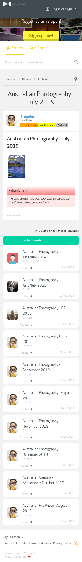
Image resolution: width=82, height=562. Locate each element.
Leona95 (27, 317)
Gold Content (40, 48)
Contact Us (10, 543)
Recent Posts (34, 62)
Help (23, 543)
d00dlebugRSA (31, 261)
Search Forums (13, 62)
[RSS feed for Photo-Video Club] (76, 543)
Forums (17, 48)
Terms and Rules (40, 543)
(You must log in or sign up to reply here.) (57, 230)
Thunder (27, 117)
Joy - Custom (12, 537)
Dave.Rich (28, 289)
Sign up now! (41, 35)
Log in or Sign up (63, 9)
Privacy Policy (62, 543)
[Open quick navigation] (75, 79)
